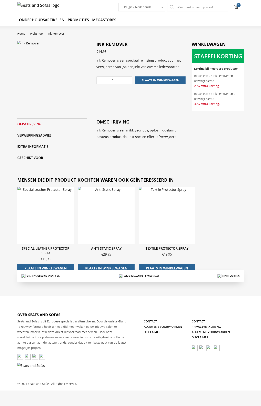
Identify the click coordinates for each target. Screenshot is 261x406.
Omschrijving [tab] (29, 124)
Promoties (78, 19)
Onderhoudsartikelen (41, 19)
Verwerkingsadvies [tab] (34, 135)
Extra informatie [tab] (32, 146)
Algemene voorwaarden (163, 327)
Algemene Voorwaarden (211, 332)
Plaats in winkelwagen (160, 80)
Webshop (36, 33)
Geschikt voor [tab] (30, 158)
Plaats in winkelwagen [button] (45, 268)
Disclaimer (152, 332)
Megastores (104, 19)
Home (21, 33)
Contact (150, 321)
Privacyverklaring (206, 327)
